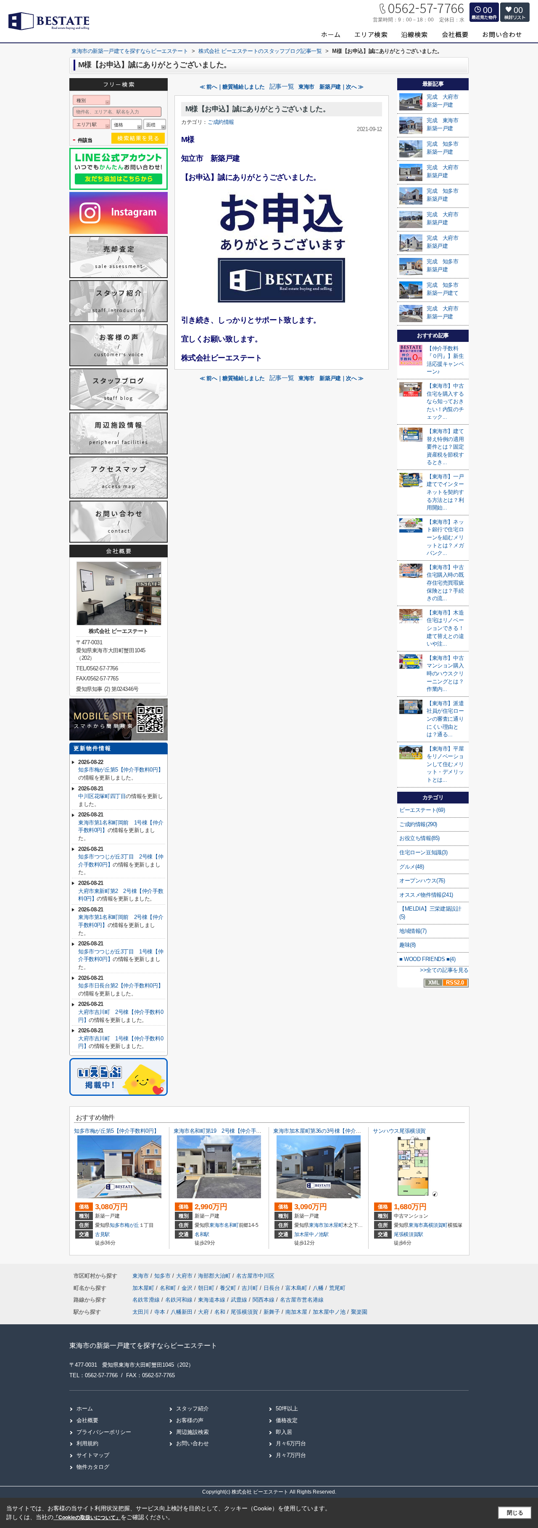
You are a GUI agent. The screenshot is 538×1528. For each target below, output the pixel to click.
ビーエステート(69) (422, 810)
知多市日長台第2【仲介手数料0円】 (120, 985)
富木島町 (297, 1288)
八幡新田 (182, 1312)
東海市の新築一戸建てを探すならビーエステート (143, 1345)
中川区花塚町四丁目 (102, 796)
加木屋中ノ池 (329, 1312)
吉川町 (251, 1288)
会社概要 (87, 1420)
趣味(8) (407, 945)
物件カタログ (92, 1467)
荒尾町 (337, 1288)
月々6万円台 (291, 1443)
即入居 (284, 1432)
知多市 (117, 1225)
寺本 (159, 1312)
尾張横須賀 (244, 1312)
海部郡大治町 (214, 1276)
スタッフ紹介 (192, 1408)
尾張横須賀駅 (408, 1234)
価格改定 (287, 1420)
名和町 (231, 1225)
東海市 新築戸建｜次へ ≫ (331, 87)
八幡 (319, 1288)
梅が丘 (131, 1225)
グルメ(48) (411, 867)
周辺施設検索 (192, 1432)
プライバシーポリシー (103, 1432)
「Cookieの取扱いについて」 (87, 1517)
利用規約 (87, 1443)
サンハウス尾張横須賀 (399, 1131)
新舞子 (272, 1312)
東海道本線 (212, 1300)
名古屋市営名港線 (302, 1300)
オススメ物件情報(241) (426, 895)
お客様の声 (189, 1420)
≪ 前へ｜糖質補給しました (232, 87)
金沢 (188, 1288)
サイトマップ (92, 1455)
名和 (219, 1312)
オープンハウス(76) (422, 880)
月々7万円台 (291, 1455)
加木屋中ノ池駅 (311, 1234)
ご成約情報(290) (418, 824)
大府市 (184, 1276)
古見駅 (102, 1234)
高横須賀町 (435, 1225)
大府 (203, 1312)
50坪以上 (287, 1408)
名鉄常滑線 (146, 1300)
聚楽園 (359, 1312)
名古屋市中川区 (255, 1276)
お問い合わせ (192, 1443)
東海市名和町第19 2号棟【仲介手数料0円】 (227, 1131)
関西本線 (264, 1300)
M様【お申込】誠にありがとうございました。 (257, 109)
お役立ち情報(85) (419, 838)
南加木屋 (296, 1312)
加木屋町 (333, 1225)
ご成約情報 (221, 122)
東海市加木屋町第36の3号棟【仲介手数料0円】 (329, 1131)
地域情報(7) (412, 931)
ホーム (84, 1408)
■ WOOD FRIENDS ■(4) (427, 959)
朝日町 (207, 1288)
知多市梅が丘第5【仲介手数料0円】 (120, 770)
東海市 (216, 1225)
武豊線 (240, 1300)
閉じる (515, 1513)
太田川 (140, 1312)
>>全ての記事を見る (444, 970)
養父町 (229, 1288)
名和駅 (202, 1234)
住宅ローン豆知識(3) (423, 852)
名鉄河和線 (179, 1300)
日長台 (273, 1288)
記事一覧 (281, 86)
